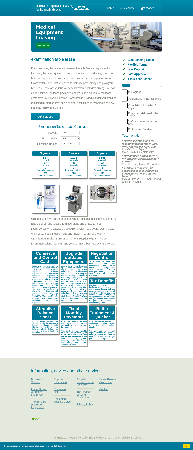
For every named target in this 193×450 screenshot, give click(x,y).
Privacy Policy (85, 404)
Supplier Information (60, 381)
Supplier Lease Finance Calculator (85, 382)
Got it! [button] (186, 446)
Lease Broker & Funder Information (39, 392)
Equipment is (49, 138)
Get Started (147, 8)
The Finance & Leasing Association (85, 394)
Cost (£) (52, 133)
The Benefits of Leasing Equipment (38, 404)
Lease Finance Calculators (107, 381)
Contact (103, 389)
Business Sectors (36, 381)
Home (110, 8)
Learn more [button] (62, 446)
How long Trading (47, 143)
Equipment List (60, 390)
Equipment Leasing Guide (62, 400)
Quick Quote (127, 8)
